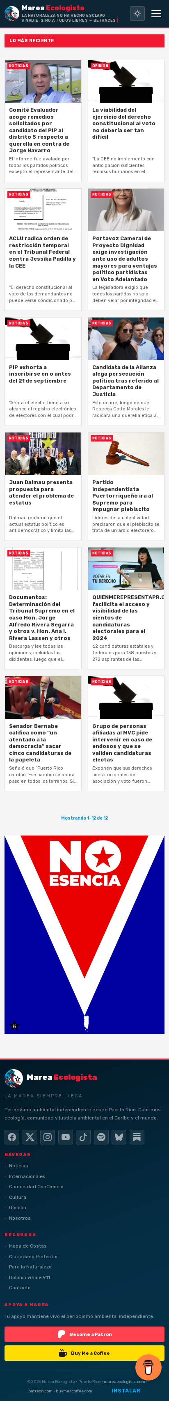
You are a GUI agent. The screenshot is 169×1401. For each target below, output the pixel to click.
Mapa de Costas (28, 1246)
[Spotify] (101, 1137)
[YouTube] (65, 1137)
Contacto (20, 1288)
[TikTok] (83, 1137)
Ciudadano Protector (33, 1256)
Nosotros (20, 1218)
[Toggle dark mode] (137, 13)
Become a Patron (90, 1334)
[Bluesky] (119, 1137)
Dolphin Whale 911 (29, 1277)
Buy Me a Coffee (90, 1353)
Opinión (17, 1207)
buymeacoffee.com (74, 1391)
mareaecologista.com (124, 1381)
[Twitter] (30, 1137)
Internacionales (27, 1176)
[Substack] (137, 1137)
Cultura (17, 1197)
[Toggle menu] (156, 13)
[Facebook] (12, 1137)
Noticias (18, 1166)
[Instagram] (47, 1137)
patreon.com (40, 1391)
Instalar (126, 1390)
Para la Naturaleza (30, 1267)
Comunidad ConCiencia (36, 1186)
